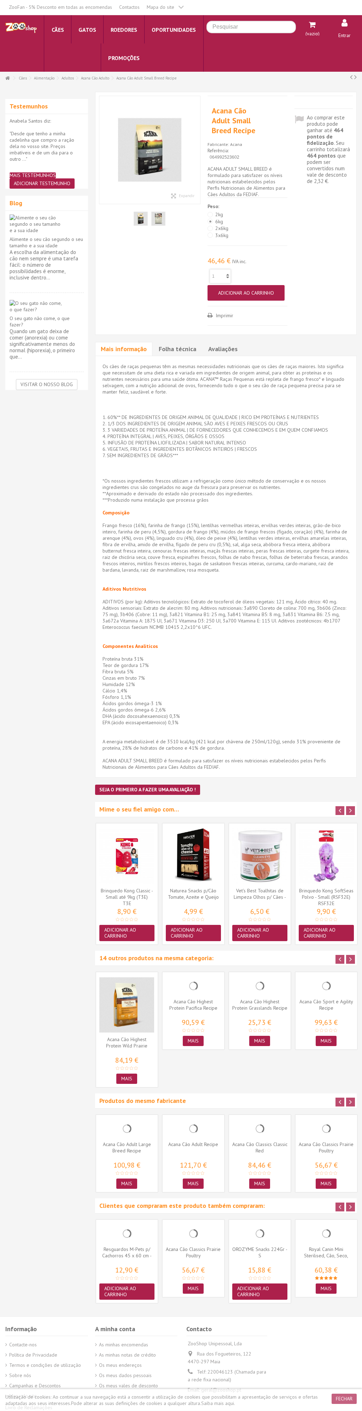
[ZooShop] (21, 27)
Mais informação (124, 349)
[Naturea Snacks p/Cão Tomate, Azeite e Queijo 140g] (193, 856)
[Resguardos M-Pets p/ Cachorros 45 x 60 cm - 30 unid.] (126, 1233)
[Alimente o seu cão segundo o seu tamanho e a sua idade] (47, 224)
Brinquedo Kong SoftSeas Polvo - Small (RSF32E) (326, 893)
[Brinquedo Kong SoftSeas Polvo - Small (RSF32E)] (326, 856)
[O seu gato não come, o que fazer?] (47, 306)
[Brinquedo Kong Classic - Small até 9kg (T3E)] (126, 856)
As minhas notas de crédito (127, 1355)
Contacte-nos (23, 1344)
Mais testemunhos (33, 175)
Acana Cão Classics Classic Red (259, 1147)
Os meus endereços (120, 1365)
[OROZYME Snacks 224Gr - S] (259, 1233)
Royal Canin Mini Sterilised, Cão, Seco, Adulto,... (326, 1255)
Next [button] (350, 810)
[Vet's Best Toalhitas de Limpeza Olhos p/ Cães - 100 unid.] (259, 856)
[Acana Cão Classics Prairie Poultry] (326, 1128)
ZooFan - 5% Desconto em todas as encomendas (60, 7)
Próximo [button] (196, 150)
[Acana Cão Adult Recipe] (193, 1128)
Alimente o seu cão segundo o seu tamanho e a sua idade (46, 242)
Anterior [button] (103, 150)
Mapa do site (160, 7)
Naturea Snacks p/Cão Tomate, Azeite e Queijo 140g (193, 897)
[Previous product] (351, 77)
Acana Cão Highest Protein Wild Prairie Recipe (126, 1045)
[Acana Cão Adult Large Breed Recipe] (126, 1128)
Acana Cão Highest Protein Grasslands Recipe (259, 1004)
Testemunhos (29, 106)
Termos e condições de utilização (45, 1365)
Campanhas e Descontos (35, 1385)
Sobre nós (20, 1375)
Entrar (344, 35)
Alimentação (44, 78)
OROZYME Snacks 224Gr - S (259, 1252)
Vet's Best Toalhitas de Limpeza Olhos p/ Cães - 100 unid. (260, 897)
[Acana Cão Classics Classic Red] (259, 1128)
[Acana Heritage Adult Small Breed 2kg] (149, 150)
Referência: (218, 151)
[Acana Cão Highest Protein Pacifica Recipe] (193, 986)
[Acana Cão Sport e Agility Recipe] (326, 986)
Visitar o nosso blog (47, 384)
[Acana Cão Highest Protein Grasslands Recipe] (259, 986)
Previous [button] (339, 810)
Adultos (68, 78)
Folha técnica (177, 349)
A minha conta (115, 1329)
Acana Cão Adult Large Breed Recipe (127, 1147)
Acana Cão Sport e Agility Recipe (326, 1004)
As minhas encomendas (123, 1344)
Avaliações (223, 349)
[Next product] (355, 77)
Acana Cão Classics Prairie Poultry (326, 1147)
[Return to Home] (7, 78)
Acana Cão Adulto (95, 78)
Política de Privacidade (33, 1355)
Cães (23, 78)
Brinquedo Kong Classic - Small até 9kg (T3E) (127, 893)
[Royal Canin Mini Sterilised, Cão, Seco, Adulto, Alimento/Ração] (326, 1233)
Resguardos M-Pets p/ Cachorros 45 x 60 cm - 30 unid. (127, 1255)
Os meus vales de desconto (128, 1385)
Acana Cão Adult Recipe (193, 1144)
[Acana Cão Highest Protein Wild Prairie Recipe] (126, 1004)
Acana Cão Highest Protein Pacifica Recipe (193, 1004)
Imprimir (223, 315)
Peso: (214, 206)
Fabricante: (218, 144)
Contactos (129, 7)
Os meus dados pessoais (125, 1375)
